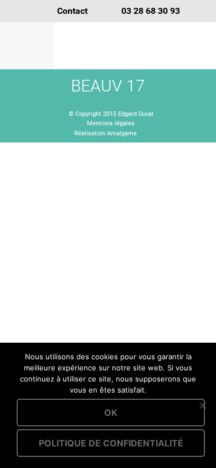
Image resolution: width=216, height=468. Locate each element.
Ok (110, 412)
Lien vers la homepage (135, 45)
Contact (72, 11)
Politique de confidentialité (111, 443)
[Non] (202, 405)
